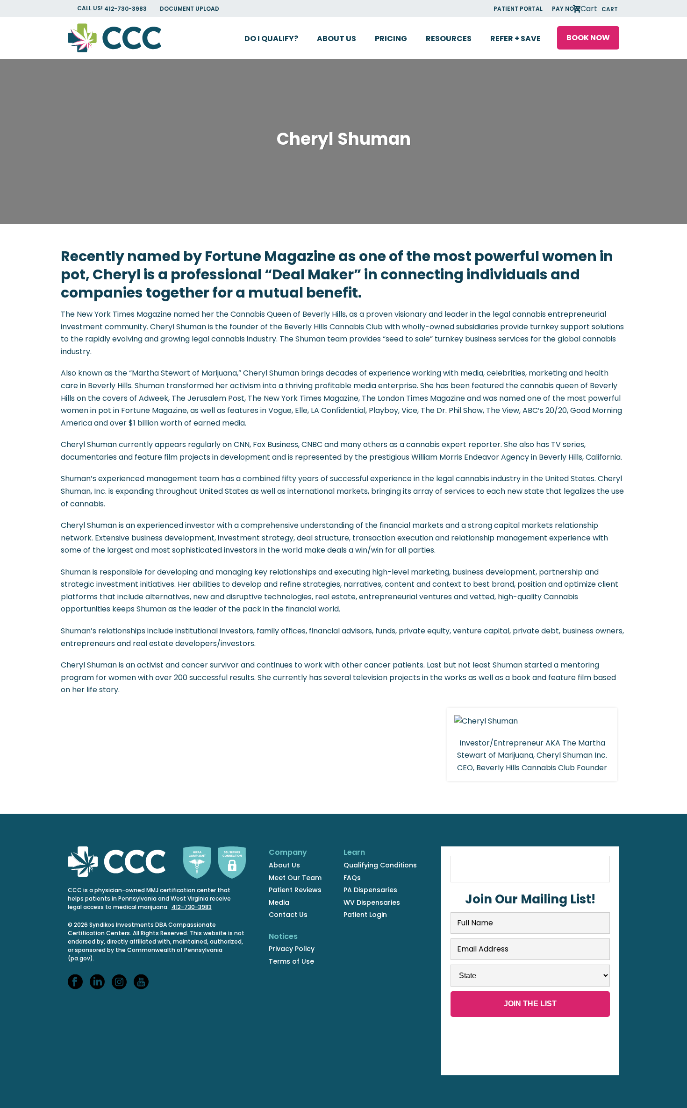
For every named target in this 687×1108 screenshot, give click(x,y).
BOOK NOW (588, 37)
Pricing (391, 38)
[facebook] (75, 982)
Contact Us (288, 914)
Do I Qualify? (271, 38)
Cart (598, 8)
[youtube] (141, 982)
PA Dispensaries (370, 890)
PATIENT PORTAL (518, 9)
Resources (449, 38)
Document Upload (189, 9)
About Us (336, 38)
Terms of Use (291, 961)
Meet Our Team (295, 877)
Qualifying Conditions (380, 865)
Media (279, 902)
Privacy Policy (292, 948)
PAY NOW (566, 9)
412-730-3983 (126, 9)
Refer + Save (515, 38)
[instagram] (119, 982)
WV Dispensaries (372, 902)
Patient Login (365, 914)
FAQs (352, 877)
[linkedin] (97, 982)
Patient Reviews (295, 890)
